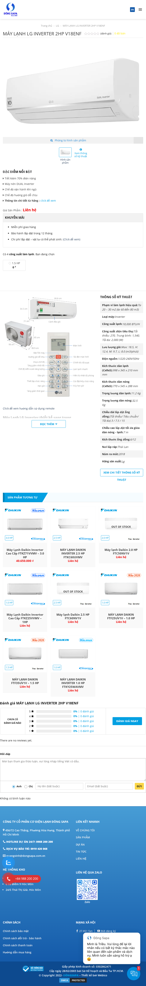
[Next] (135, 91)
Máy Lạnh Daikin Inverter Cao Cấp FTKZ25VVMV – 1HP (25, 618)
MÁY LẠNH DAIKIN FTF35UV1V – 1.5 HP (25, 681)
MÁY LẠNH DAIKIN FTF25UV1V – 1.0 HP (121, 616)
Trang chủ (46, 25)
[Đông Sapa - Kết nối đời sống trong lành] (21, 9)
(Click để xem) (71, 239)
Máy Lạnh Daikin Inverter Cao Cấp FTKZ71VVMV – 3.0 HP (25, 553)
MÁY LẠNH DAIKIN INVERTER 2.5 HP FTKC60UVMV (73, 553)
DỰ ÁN (80, 844)
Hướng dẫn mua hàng (17, 952)
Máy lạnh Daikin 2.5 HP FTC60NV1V (72, 616)
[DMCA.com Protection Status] (73, 980)
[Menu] (140, 9)
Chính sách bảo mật (16, 931)
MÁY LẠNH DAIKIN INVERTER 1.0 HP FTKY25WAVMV (73, 683)
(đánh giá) (106, 33)
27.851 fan (86, 931)
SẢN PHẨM (83, 837)
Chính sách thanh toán (18, 945)
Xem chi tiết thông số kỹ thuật (121, 473)
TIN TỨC (81, 851)
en (132, 9)
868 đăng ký (108, 931)
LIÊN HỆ (81, 858)
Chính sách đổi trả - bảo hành (22, 938)
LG (57, 25)
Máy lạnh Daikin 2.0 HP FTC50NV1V (121, 551)
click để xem (48, 200)
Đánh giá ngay (127, 721)
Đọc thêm (47, 424)
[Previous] (10, 91)
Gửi (139, 786)
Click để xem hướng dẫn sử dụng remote (29, 408)
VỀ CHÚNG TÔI (85, 830)
